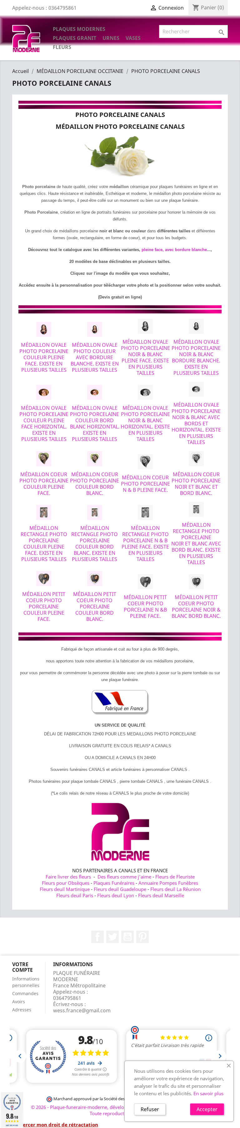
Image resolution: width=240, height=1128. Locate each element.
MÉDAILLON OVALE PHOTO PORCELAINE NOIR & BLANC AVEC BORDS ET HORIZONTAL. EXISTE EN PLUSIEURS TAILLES (196, 423)
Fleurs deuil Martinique (65, 889)
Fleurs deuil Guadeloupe (120, 889)
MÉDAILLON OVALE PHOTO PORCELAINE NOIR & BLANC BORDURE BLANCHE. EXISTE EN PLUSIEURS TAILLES (196, 357)
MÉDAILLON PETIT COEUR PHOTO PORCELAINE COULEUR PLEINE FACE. (43, 606)
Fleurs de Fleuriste (175, 877)
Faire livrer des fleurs (68, 877)
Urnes (110, 38)
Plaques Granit (74, 38)
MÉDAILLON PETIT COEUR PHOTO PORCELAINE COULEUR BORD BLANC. (94, 606)
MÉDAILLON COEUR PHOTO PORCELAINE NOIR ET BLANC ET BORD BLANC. (196, 483)
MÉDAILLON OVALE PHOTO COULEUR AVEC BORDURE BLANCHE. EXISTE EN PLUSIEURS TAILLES (95, 357)
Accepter (207, 1109)
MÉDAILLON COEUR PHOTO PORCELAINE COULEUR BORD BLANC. (94, 483)
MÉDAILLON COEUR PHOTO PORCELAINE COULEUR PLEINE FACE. (43, 483)
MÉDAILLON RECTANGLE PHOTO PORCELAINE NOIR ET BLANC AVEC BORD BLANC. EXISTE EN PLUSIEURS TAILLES (196, 543)
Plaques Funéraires (113, 883)
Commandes (25, 993)
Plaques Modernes (79, 29)
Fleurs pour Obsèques (65, 883)
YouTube (127, 937)
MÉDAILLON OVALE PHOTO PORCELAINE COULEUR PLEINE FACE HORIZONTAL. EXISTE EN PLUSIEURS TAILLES (43, 423)
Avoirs (18, 1002)
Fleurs (62, 47)
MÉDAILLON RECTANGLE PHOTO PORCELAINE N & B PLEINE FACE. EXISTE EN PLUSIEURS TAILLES (145, 544)
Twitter (112, 937)
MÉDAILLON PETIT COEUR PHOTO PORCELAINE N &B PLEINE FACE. (145, 606)
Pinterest (142, 937)
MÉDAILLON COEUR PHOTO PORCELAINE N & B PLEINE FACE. (145, 483)
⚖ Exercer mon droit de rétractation (55, 1124)
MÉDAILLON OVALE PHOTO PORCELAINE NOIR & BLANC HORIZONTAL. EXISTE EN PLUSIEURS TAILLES (145, 423)
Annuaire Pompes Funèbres (168, 883)
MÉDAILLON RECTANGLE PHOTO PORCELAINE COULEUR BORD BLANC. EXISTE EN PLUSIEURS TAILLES (94, 544)
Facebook (97, 937)
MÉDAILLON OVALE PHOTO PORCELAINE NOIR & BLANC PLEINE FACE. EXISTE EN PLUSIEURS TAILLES (145, 357)
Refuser (150, 1109)
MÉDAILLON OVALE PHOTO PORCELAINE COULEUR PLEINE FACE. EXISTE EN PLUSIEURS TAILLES (43, 357)
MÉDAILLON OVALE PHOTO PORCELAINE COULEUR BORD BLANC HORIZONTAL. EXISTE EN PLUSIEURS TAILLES (94, 423)
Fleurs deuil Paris (74, 895)
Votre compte (22, 967)
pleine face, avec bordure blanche (174, 249)
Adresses (21, 1010)
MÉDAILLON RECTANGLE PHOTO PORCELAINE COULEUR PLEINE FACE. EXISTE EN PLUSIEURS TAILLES (44, 544)
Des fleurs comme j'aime (124, 877)
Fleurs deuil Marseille (161, 895)
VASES (133, 38)
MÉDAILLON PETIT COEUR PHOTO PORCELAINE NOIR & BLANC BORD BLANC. (196, 606)
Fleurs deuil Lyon (115, 895)
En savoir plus (208, 1093)
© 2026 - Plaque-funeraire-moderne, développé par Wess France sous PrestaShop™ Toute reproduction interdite (120, 1110)
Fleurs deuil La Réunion (175, 889)
